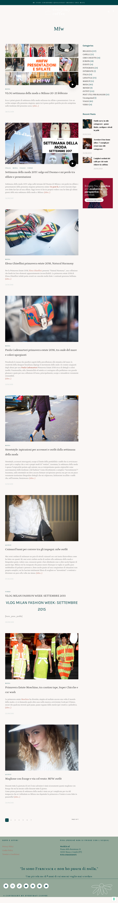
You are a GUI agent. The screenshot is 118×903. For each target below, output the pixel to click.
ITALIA (8, 168)
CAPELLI (86, 54)
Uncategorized (88, 98)
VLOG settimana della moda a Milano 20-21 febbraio (36, 93)
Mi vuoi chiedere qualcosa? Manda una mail (59, 2)
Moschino (25, 699)
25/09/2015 (9, 714)
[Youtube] (26, 885)
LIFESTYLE (87, 78)
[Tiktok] (19, 885)
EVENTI (86, 65)
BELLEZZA (87, 51)
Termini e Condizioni (10, 854)
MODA (7, 89)
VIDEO (30, 168)
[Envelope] (46, 885)
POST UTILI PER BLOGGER (94, 95)
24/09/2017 (9, 198)
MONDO (86, 88)
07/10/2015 (9, 579)
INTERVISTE (88, 71)
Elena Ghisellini (35, 271)
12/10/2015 (9, 484)
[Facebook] (5, 885)
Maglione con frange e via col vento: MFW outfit (33, 778)
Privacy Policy (7, 846)
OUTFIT (8, 545)
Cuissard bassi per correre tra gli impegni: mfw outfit (36, 549)
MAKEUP (86, 81)
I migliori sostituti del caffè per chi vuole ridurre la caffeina (102, 161)
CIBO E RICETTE (90, 58)
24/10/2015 (9, 285)
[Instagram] (12, 885)
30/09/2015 (9, 622)
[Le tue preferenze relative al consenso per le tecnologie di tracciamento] (114, 899)
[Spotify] (39, 885)
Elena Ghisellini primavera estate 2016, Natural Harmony (39, 263)
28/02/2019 (9, 112)
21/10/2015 (9, 384)
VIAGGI (23, 168)
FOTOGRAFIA (88, 68)
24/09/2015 (9, 803)
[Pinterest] (32, 885)
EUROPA (86, 61)
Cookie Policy (7, 850)
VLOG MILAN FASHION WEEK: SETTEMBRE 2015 (35, 595)
